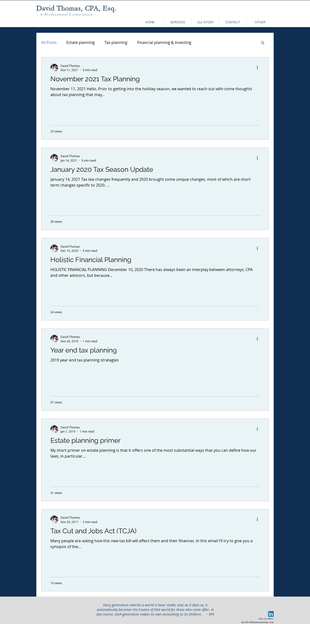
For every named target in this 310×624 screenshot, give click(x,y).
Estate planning (80, 42)
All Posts (49, 42)
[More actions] (259, 68)
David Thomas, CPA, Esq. (76, 8)
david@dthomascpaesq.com (257, 622)
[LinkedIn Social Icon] (271, 614)
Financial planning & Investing (164, 42)
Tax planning (115, 42)
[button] (260, 22)
